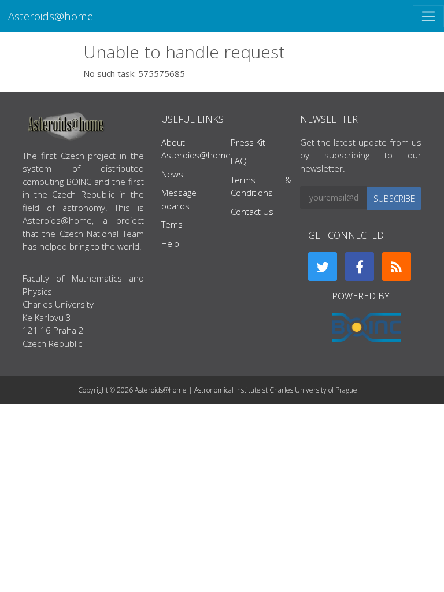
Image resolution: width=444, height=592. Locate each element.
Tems (172, 224)
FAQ (239, 160)
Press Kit (248, 142)
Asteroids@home (50, 16)
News (172, 174)
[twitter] (322, 266)
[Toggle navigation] (428, 16)
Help (170, 243)
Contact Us (252, 211)
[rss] (396, 266)
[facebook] (359, 266)
